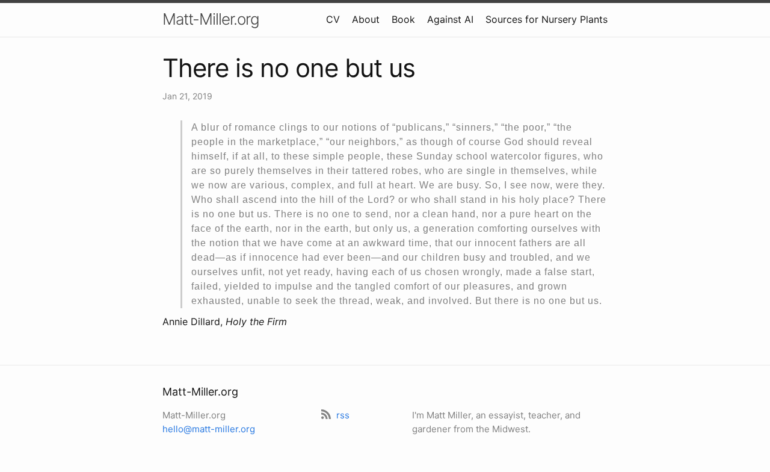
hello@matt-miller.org (208, 429)
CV (333, 19)
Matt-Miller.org (210, 19)
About (366, 19)
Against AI (450, 19)
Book (403, 19)
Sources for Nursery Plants (546, 19)
